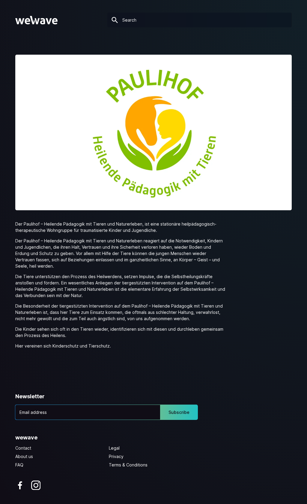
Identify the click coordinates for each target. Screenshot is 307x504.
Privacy (116, 456)
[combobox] (199, 20)
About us (24, 456)
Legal (114, 448)
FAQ (19, 464)
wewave (26, 437)
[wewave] (36, 20)
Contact (23, 448)
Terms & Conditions (128, 464)
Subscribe (178, 412)
